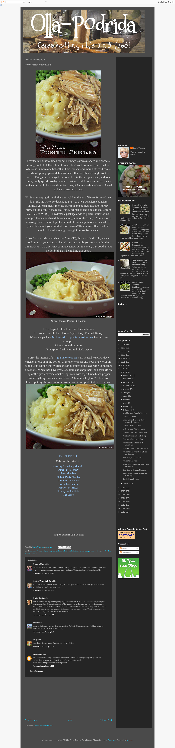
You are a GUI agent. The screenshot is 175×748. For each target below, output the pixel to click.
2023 (123, 355)
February (127, 410)
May (125, 400)
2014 (123, 498)
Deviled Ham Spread (131, 479)
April (125, 403)
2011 (123, 508)
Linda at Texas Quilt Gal (42, 581)
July (125, 393)
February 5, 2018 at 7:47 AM (43, 590)
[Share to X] (64, 547)
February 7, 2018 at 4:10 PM (43, 646)
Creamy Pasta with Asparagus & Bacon (140, 206)
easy (50, 551)
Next (147, 181)
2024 (123, 352)
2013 (123, 502)
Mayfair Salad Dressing (137, 283)
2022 (123, 358)
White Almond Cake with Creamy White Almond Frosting (139, 262)
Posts (124, 548)
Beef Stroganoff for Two (132, 457)
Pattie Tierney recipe (81, 551)
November (127, 379)
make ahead (57, 551)
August (126, 389)
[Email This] (59, 547)
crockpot (44, 551)
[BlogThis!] (62, 547)
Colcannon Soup (129, 416)
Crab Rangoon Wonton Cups (134, 429)
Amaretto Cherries (130, 461)
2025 (123, 348)
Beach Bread (137, 243)
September (127, 386)
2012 (123, 505)
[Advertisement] (68, 698)
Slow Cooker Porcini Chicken (134, 470)
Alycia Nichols (38, 598)
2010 (123, 512)
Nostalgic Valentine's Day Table (135, 448)
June (125, 396)
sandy (35, 640)
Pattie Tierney (139, 148)
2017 (123, 488)
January (126, 483)
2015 (123, 495)
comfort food (35, 551)
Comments (126, 552)
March (126, 406)
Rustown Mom (38, 564)
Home (69, 720)
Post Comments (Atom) (43, 726)
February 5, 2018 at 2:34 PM (43, 632)
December (127, 375)
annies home (38, 654)
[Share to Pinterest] (69, 547)
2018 (123, 372)
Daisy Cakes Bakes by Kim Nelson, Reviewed (134, 421)
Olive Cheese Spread (140, 225)
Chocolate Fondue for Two (133, 439)
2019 (123, 369)
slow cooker (95, 551)
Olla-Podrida (67, 551)
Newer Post (31, 720)
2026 (123, 345)
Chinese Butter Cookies (132, 425)
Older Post (106, 720)
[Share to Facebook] (67, 547)
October (126, 382)
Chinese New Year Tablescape (135, 432)
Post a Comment (36, 671)
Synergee (112, 740)
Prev (121, 181)
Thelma (36, 623)
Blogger (129, 740)
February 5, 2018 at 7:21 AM (43, 573)
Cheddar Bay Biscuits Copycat (135, 413)
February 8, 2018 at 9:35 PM (43, 666)
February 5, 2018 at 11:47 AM (44, 615)
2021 (123, 362)
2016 (123, 491)
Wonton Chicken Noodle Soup (134, 436)
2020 (123, 365)
